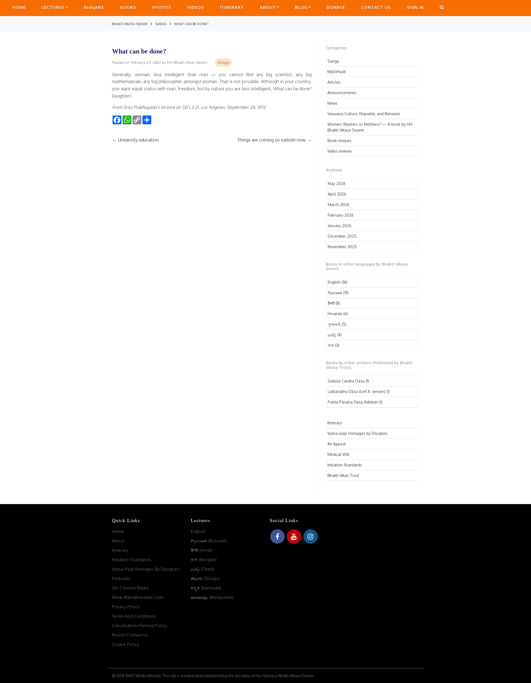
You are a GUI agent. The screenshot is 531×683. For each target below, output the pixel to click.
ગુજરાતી (334, 324)
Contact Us (376, 7)
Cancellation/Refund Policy (139, 625)
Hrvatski (335, 313)
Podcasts (121, 578)
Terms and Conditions (134, 616)
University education (135, 140)
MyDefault (336, 71)
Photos (161, 7)
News (332, 103)
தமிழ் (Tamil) (203, 569)
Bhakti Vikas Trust (343, 475)
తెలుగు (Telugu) (205, 578)
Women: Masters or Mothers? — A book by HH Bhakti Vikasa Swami (369, 127)
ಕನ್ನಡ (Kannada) (206, 588)
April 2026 (337, 194)
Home (19, 7)
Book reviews (339, 140)
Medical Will (338, 454)
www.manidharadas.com (137, 597)
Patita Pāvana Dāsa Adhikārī (353, 402)
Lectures (53, 7)
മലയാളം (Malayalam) (212, 597)
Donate (336, 7)
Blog (301, 7)
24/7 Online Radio (130, 588)
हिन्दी (331, 303)
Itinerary (232, 7)
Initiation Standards (344, 465)
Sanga (333, 61)
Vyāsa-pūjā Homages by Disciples (357, 433)
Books (128, 7)
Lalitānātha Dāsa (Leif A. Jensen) (356, 391)
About (268, 7)
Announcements (341, 92)
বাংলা (331, 345)
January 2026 (340, 225)
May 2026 (337, 183)
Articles (334, 82)
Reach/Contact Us (130, 635)
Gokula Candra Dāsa (346, 381)
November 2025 (342, 246)
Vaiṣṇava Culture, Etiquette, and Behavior (363, 113)
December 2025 (342, 236)
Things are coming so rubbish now (274, 140)
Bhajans (94, 7)
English (334, 282)
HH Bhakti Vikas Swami (187, 62)
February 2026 (341, 215)
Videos (195, 7)
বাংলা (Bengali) (204, 559)
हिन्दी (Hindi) (202, 550)
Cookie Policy (125, 644)
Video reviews (339, 151)
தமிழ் (332, 334)
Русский (335, 292)
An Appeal (336, 443)
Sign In (415, 7)
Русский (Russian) (209, 540)
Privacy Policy (126, 606)
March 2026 (338, 204)
